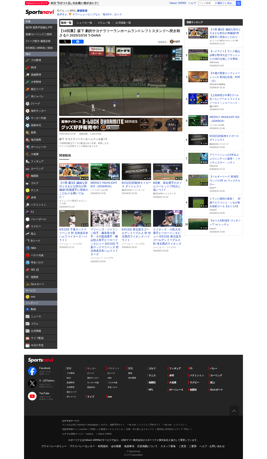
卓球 (171, 375)
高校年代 (91, 387)
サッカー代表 (93, 382)
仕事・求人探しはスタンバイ (140, 429)
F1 (191, 368)
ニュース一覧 (84, 22)
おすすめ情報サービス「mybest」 (78, 434)
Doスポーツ (216, 389)
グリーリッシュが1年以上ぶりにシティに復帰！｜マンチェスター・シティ (225, 158)
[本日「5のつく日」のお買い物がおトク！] (71, 3)
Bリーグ (111, 373)
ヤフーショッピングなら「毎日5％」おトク (97, 14)
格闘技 (152, 382)
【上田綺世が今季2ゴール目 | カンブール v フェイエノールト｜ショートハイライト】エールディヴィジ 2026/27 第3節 (225, 103)
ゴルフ (152, 368)
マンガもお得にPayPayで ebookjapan (80, 424)
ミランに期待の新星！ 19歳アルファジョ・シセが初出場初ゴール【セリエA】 (225, 202)
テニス (152, 375)
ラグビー (194, 382)
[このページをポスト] (65, 42)
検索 (238, 3)
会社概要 (116, 446)
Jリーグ (90, 373)
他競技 (193, 389)
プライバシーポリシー (54, 446)
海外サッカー (93, 378)
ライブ (90, 396)
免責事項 (129, 446)
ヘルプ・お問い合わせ (212, 446)
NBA (110, 378)
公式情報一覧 (123, 22)
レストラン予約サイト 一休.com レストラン (162, 424)
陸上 (212, 382)
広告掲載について (147, 446)
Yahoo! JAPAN (177, 3)
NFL (151, 389)
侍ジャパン (71, 397)
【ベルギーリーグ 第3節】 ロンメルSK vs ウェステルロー (225, 180)
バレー (213, 368)
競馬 (130, 373)
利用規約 (103, 446)
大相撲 (172, 382)
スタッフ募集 (168, 446)
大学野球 (70, 387)
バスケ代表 (112, 382)
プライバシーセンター (82, 446)
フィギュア (175, 368)
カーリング (216, 375)
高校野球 (70, 382)
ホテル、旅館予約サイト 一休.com (118, 424)
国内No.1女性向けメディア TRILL (173, 429)
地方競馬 (132, 378)
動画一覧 (66, 22)
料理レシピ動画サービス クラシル (106, 429)
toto (110, 396)
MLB (69, 378)
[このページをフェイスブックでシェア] (78, 42)
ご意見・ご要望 (187, 446)
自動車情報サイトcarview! (74, 429)
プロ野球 (70, 373)
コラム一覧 (103, 22)
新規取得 (82, 10)
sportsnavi (40, 360)
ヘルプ (192, 3)
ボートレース (176, 389)
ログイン (62, 14)
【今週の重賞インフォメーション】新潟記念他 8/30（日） (225, 77)
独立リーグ (71, 392)
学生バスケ (112, 387)
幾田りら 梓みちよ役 (226, 3)
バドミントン (197, 375)
